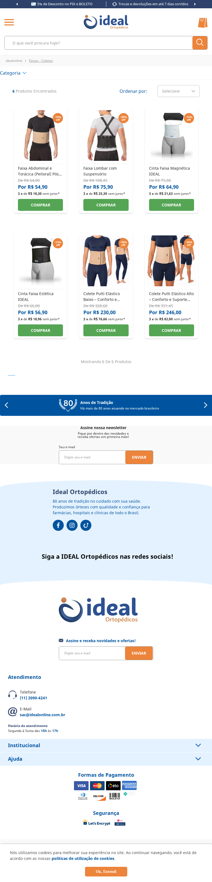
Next (195, 4)
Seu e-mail (67, 447)
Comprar (40, 205)
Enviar (139, 457)
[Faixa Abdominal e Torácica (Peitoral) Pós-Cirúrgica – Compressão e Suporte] (40, 159)
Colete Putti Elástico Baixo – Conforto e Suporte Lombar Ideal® (105, 296)
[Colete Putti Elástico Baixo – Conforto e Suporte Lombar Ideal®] (106, 285)
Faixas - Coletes (41, 60)
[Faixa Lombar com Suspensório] (106, 159)
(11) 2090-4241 (33, 697)
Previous (17, 4)
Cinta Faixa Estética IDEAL (36, 296)
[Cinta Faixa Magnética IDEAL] (171, 159)
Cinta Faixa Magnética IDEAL (169, 171)
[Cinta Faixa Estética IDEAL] (40, 285)
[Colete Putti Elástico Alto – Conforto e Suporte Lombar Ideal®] (171, 285)
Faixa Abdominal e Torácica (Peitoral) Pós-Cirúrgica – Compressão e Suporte (40, 171)
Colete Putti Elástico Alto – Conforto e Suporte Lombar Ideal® (171, 296)
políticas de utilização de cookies (83, 858)
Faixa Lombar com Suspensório (100, 171)
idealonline (14, 60)
